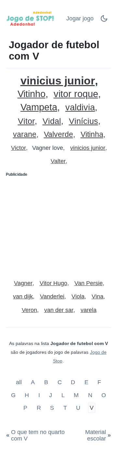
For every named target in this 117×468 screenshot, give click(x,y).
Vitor (26, 121)
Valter (58, 161)
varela (89, 310)
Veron (29, 310)
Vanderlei (52, 296)
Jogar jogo (80, 18)
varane (24, 134)
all (19, 382)
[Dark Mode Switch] (104, 20)
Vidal (52, 121)
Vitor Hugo (53, 283)
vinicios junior (87, 148)
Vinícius (83, 121)
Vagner (23, 283)
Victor (18, 148)
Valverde (58, 134)
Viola (78, 296)
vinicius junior (57, 80)
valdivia (80, 107)
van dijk (23, 296)
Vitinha (92, 134)
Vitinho (32, 94)
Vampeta (38, 107)
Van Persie (88, 283)
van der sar (58, 310)
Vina (97, 296)
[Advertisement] (58, 225)
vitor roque (76, 94)
